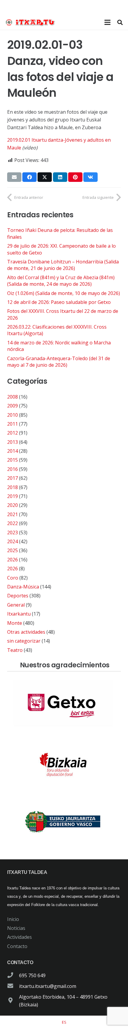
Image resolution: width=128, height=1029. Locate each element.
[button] (120, 22)
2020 (12, 505)
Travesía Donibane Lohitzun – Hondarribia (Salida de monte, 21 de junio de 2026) (63, 264)
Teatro (15, 650)
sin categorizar (23, 641)
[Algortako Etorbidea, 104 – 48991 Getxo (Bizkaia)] (13, 1001)
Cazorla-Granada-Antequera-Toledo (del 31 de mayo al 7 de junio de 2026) (58, 361)
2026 (12, 559)
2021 (12, 514)
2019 (12, 496)
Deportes (17, 595)
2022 (12, 523)
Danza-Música (23, 586)
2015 (12, 460)
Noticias (16, 928)
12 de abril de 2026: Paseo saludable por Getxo (59, 302)
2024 (12, 541)
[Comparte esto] (29, 177)
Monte (14, 623)
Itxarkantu (19, 613)
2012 (12, 433)
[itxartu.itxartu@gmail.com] (13, 986)
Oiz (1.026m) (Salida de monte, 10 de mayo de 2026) (63, 293)
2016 (12, 469)
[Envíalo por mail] (14, 177)
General (16, 605)
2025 (12, 550)
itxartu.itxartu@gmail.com (47, 986)
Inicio (13, 919)
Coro (12, 577)
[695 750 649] (13, 975)
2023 (12, 532)
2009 (12, 405)
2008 (12, 397)
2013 (12, 442)
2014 (12, 451)
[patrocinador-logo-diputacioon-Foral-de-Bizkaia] (64, 763)
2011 (12, 424)
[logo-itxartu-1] (32, 22)
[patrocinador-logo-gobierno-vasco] (64, 822)
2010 (12, 415)
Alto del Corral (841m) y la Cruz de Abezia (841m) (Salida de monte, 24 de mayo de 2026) (61, 280)
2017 (12, 478)
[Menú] (107, 22)
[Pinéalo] (75, 177)
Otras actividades (26, 632)
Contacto (17, 946)
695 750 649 (32, 975)
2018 (12, 487)
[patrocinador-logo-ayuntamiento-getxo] (64, 703)
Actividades (19, 937)
